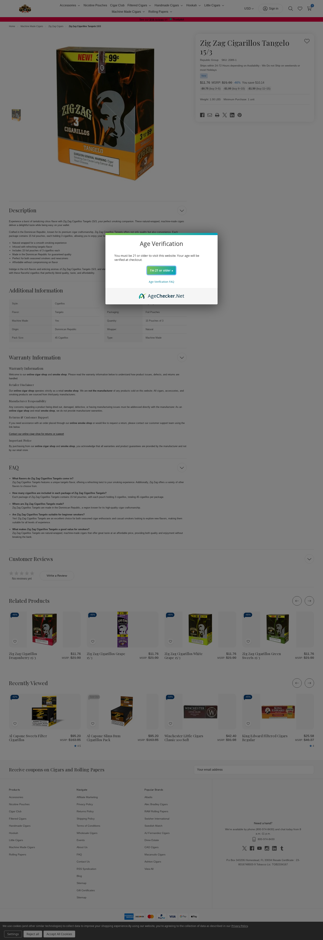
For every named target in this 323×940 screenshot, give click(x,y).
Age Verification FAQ (161, 281)
